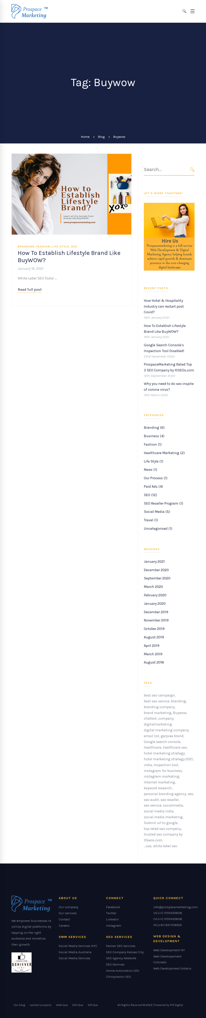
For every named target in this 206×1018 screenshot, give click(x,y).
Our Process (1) (155, 478)
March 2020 (153, 586)
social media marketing (163, 817)
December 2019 (156, 612)
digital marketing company (166, 730)
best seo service (156, 701)
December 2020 (156, 570)
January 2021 (154, 561)
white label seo (165, 846)
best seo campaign (159, 695)
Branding (26, 246)
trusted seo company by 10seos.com (163, 837)
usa (148, 846)
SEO (74, 246)
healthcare (152, 747)
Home (85, 137)
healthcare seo (175, 747)
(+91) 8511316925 (170, 925)
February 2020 (155, 595)
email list (151, 736)
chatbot (150, 718)
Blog (101, 137)
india (148, 765)
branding (178, 701)
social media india (159, 811)
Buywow (179, 713)
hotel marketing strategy (164, 753)
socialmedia (173, 805)
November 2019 (156, 620)
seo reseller (170, 800)
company (165, 718)
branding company (159, 707)
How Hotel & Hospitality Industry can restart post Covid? (164, 306)
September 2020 (157, 578)
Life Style (60, 246)
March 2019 (153, 654)
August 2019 (154, 637)
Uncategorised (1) (158, 528)
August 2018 (154, 662)
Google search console (162, 742)
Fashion (43, 246)
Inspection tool (166, 765)
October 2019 (154, 628)
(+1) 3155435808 (170, 913)
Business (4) (154, 436)
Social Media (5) (157, 511)
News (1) (150, 469)
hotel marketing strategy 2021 (168, 759)
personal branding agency (165, 794)
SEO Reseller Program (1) (163, 503)
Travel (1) (151, 520)
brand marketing (157, 713)
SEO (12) (150, 495)
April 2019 (151, 645)
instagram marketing (161, 776)
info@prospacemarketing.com (175, 907)
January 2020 (155, 603)
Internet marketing (159, 782)
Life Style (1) (153, 461)
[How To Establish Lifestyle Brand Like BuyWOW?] (71, 156)
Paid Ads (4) (153, 486)
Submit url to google (161, 823)
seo (190, 794)
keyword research (158, 788)
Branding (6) (154, 427)
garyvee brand (172, 736)
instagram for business (163, 771)
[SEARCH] (192, 170)
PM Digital (176, 1005)
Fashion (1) (153, 444)
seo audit (151, 800)
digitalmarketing (158, 724)
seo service (153, 805)
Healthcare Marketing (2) (164, 453)
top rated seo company (162, 828)
